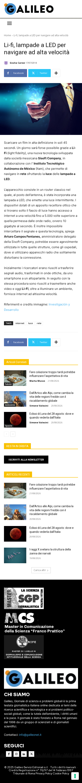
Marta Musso (37, 380)
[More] (56, 73)
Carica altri (40, 570)
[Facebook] (9, 754)
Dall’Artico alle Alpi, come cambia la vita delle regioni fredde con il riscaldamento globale (51, 396)
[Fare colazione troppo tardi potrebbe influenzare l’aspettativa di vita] (15, 378)
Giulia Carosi (17, 62)
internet (20, 323)
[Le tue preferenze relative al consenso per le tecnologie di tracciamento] (75, 776)
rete (39, 323)
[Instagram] (16, 754)
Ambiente (10, 405)
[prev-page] (6, 434)
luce (30, 323)
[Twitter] (31, 754)
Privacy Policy (44, 773)
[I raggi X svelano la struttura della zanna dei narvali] (15, 555)
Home (7, 35)
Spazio (8, 425)
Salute (8, 384)
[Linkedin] (24, 754)
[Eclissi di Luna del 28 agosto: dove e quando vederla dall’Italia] (15, 420)
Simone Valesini (38, 405)
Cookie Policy (61, 773)
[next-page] (12, 434)
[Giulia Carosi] (6, 63)
